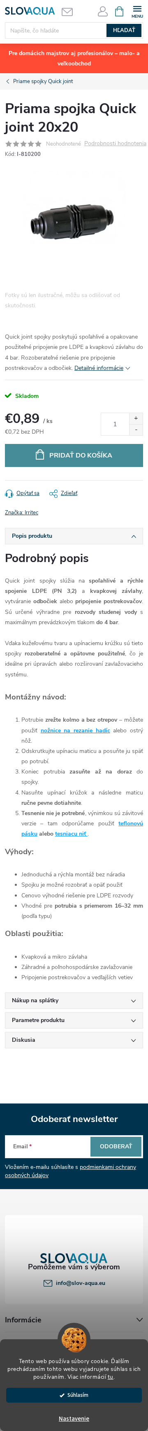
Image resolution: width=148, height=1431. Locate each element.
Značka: (21, 512)
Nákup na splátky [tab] (35, 1000)
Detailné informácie (98, 368)
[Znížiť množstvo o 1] (136, 429)
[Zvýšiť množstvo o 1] (136, 418)
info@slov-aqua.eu (80, 1283)
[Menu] (137, 11)
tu (110, 1377)
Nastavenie (74, 1419)
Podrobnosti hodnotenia (115, 143)
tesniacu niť (71, 834)
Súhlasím (77, 1395)
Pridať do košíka (80, 455)
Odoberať (116, 1146)
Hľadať (124, 30)
